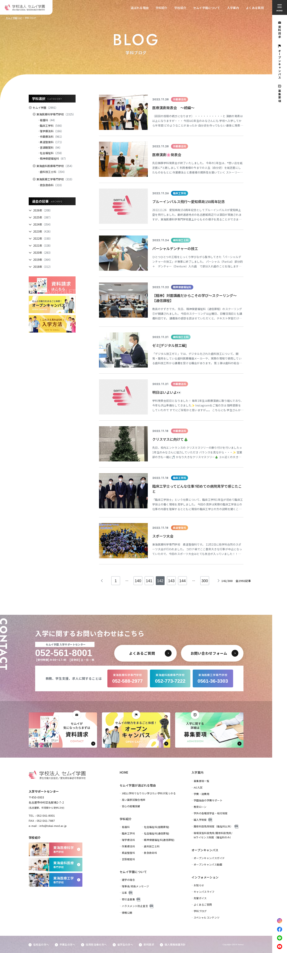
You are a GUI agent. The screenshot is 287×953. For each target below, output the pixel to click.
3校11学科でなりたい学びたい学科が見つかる (149, 793)
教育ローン (200, 807)
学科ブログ (200, 911)
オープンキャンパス (205, 850)
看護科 (48, 120)
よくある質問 (255, 8)
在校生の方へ (41, 944)
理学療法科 (52, 131)
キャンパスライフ (204, 892)
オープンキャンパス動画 (208, 864)
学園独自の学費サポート (208, 800)
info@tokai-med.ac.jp (53, 825)
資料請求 (149, 944)
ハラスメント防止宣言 (135, 906)
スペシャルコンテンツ (207, 917)
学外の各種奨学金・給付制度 (211, 813)
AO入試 (198, 787)
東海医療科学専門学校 (56, 114)
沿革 (124, 893)
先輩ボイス (200, 898)
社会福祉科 (52, 153)
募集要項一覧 (201, 781)
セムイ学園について (206, 8)
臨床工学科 (52, 126)
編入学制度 (200, 820)
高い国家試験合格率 (133, 800)
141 (149, 581)
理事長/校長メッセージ (135, 886)
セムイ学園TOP (14, 17)
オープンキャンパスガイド (209, 858)
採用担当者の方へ (96, 944)
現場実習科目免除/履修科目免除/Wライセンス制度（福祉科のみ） (213, 835)
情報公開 (127, 912)
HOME (124, 772)
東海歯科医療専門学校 (55, 166)
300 (204, 581)
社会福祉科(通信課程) (156, 833)
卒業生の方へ (67, 944)
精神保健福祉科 (54, 158)
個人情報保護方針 (175, 944)
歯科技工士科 (53, 172)
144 (182, 581)
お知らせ (199, 885)
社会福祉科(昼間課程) (156, 827)
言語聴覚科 (51, 147)
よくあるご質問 (203, 904)
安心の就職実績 (131, 806)
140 (138, 581)
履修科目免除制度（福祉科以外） (213, 826)
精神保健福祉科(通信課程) (159, 840)
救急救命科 (52, 185)
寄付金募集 (128, 899)
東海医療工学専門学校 (55, 179)
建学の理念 (128, 880)
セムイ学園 (45, 108)
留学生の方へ (125, 944)
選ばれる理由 (140, 8)
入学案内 (233, 8)
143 (171, 581)
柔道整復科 (52, 142)
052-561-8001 (46, 815)
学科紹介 (162, 8)
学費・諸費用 (201, 794)
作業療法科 (52, 136)
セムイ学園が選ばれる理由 (138, 785)
